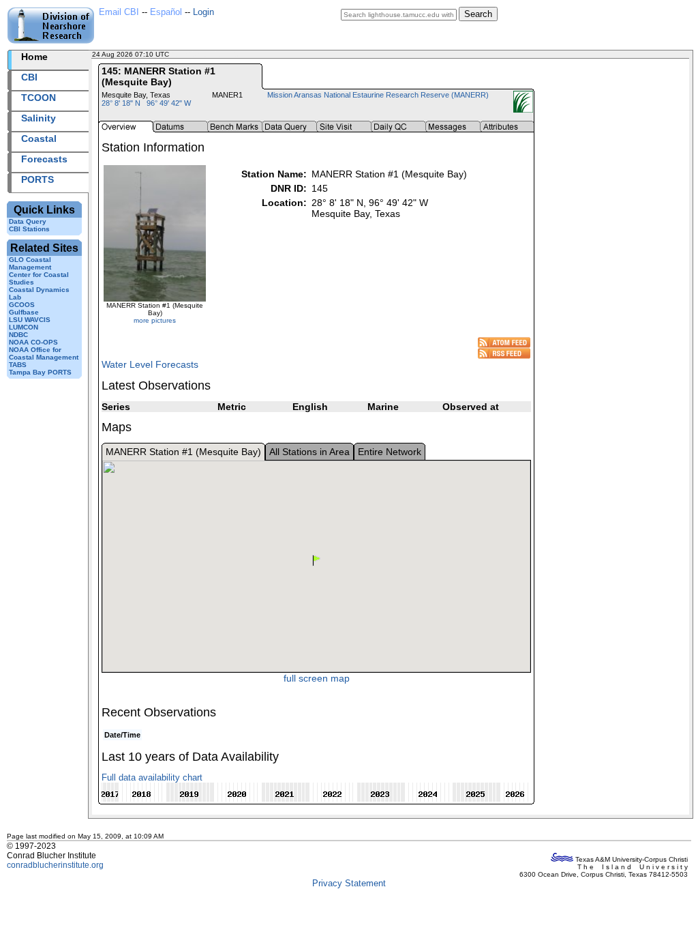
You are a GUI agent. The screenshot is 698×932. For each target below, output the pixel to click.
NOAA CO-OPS (33, 342)
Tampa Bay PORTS (40, 372)
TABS (18, 364)
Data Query (27, 221)
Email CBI (119, 12)
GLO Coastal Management (30, 263)
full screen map (317, 678)
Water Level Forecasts (150, 364)
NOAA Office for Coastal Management (43, 353)
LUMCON (23, 327)
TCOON (38, 97)
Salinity (38, 118)
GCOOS (22, 304)
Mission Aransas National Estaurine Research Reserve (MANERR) (378, 95)
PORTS (37, 179)
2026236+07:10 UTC (204, 54)
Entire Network (389, 451)
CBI (29, 77)
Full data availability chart (152, 777)
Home (34, 56)
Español (166, 12)
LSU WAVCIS (29, 319)
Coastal (39, 138)
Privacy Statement (349, 883)
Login (203, 12)
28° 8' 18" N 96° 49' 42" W (146, 103)
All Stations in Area (309, 451)
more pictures (155, 320)
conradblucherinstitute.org (55, 865)
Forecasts (44, 159)
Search (478, 14)
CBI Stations (29, 229)
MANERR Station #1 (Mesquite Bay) (183, 451)
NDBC (18, 334)
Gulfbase (24, 312)
